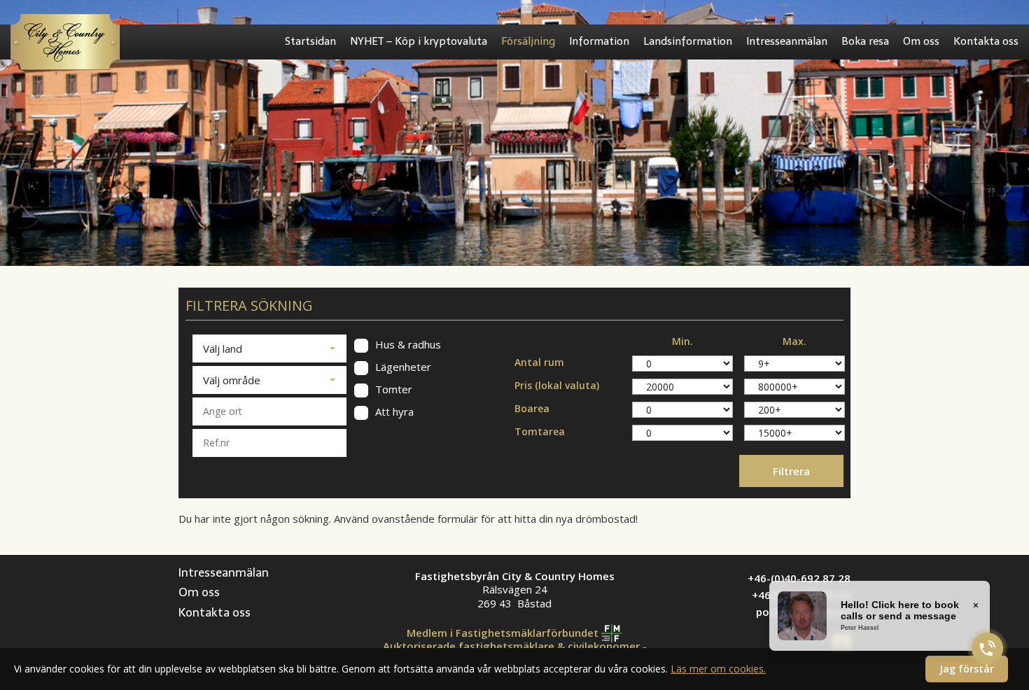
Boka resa (865, 41)
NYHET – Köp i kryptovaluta (418, 41)
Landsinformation (687, 41)
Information (599, 41)
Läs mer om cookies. (718, 668)
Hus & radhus (406, 344)
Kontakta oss (985, 41)
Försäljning (528, 41)
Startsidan (310, 41)
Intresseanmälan (786, 41)
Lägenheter (401, 367)
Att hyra (393, 411)
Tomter (392, 389)
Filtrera (791, 471)
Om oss (921, 41)
